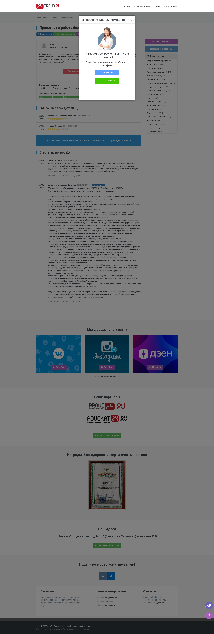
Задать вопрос (107, 72)
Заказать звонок (107, 81)
